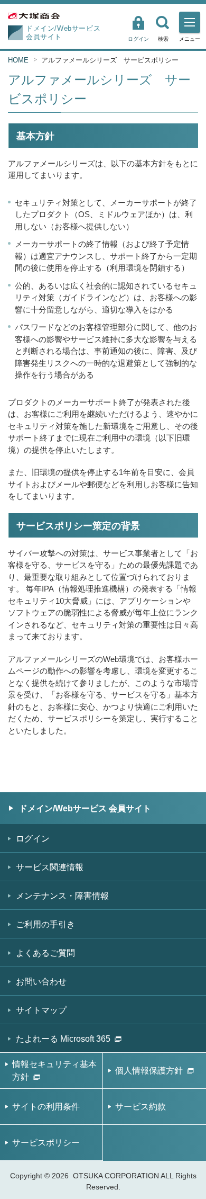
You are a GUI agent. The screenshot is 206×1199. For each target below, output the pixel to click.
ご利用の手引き (45, 924)
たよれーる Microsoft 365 (63, 1038)
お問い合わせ (41, 981)
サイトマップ (41, 1010)
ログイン (138, 39)
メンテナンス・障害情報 (62, 895)
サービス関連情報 (49, 867)
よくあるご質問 (45, 953)
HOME (18, 60)
